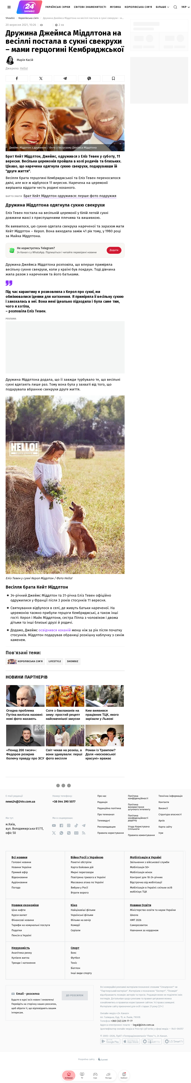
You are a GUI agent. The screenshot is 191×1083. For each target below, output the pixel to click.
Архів (162, 821)
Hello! (24, 68)
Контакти (164, 802)
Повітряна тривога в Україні (88, 877)
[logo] (29, 7)
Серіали (75, 930)
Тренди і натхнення (23, 962)
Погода (16, 887)
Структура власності (170, 814)
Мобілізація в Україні (145, 857)
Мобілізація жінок (141, 872)
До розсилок (75, 995)
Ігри (161, 833)
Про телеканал (105, 814)
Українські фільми (82, 915)
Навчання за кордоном (144, 930)
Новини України (21, 867)
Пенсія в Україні (21, 935)
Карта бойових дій (82, 867)
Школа (134, 915)
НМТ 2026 (135, 920)
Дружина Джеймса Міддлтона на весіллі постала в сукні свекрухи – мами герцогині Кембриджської (83, 18)
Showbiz (10, 18)
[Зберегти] (113, 78)
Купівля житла (20, 957)
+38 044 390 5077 (63, 801)
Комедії (75, 925)
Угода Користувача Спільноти (139, 828)
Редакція (102, 802)
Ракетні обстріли (81, 862)
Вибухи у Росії (79, 887)
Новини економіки (25, 905)
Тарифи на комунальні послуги (31, 925)
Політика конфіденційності (138, 797)
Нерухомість (21, 948)
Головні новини (21, 862)
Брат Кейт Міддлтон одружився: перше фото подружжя (70, 196)
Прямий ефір (20, 872)
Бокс (73, 952)
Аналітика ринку (22, 952)
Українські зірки (57, 7)
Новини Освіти (140, 905)
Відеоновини (20, 877)
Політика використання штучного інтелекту (139, 807)
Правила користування (110, 833)
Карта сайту (165, 827)
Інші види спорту (81, 973)
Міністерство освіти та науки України (153, 910)
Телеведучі (103, 821)
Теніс (74, 962)
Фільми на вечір (81, 920)
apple (131, 1041)
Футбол (75, 957)
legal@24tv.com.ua (143, 1024)
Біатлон (75, 968)
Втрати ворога (79, 892)
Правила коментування (141, 835)
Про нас (102, 796)
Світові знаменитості (90, 7)
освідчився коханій (55, 630)
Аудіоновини (19, 882)
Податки (17, 930)
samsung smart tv (174, 1041)
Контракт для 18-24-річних (146, 877)
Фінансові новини (23, 920)
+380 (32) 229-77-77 (122, 1021)
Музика (115, 7)
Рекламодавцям (106, 827)
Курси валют (19, 915)
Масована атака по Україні (87, 882)
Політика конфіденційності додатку (138, 818)
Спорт (75, 948)
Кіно (74, 905)
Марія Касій (25, 60)
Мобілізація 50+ (139, 867)
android (110, 1041)
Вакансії (163, 808)
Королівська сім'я (138, 7)
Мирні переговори (82, 872)
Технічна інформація (170, 796)
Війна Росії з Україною (87, 857)
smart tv (152, 1041)
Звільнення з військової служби (149, 862)
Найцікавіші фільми (83, 910)
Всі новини (19, 857)
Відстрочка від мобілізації (146, 882)
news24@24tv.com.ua (20, 801)
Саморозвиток (139, 925)
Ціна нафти (19, 910)
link (54, 825)
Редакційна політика (109, 808)
